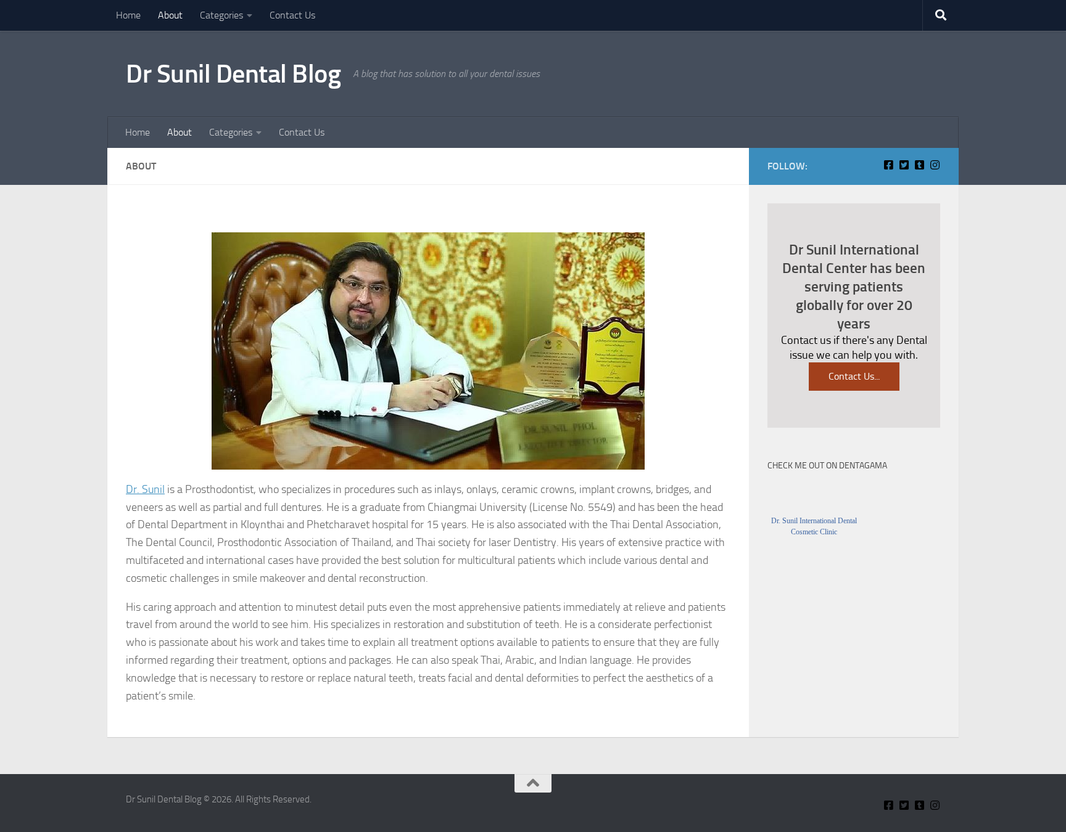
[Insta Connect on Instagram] (935, 165)
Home (128, 15)
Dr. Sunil (145, 489)
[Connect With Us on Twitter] (904, 165)
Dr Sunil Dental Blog (233, 74)
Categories (221, 15)
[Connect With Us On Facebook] (888, 165)
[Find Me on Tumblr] (919, 165)
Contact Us (292, 15)
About (170, 15)
